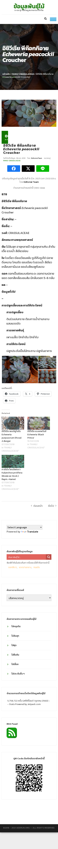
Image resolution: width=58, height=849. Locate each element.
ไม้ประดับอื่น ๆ (17, 673)
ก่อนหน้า (38, 506)
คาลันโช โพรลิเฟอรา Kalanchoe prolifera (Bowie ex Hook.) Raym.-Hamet (12, 474)
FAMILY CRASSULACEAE (23, 74)
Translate (32, 531)
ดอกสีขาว (12, 567)
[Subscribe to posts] (12, 732)
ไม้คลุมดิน (15, 626)
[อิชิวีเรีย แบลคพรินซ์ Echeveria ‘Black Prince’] (38, 423)
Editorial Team (36, 158)
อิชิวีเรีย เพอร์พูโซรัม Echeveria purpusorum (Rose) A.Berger (11, 436)
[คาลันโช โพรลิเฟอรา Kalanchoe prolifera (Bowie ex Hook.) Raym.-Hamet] (13, 461)
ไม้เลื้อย (15, 664)
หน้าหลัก (6, 74)
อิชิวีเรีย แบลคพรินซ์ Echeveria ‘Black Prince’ (36, 435)
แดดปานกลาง (25, 567)
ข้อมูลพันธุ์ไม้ (29, 6)
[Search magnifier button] (48, 557)
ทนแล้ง (37, 567)
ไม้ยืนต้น (15, 654)
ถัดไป (51, 506)
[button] (20, 369)
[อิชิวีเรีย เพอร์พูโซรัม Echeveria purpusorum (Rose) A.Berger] (13, 423)
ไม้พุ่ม (13, 645)
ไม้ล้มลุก (15, 636)
